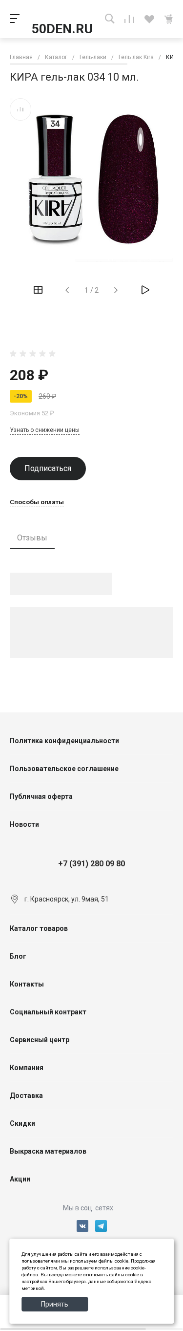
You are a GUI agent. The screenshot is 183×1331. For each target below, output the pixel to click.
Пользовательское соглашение (64, 769)
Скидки (22, 1123)
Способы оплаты (37, 502)
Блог (18, 956)
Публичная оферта (41, 796)
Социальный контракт (48, 1012)
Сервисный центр (39, 1040)
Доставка (26, 1095)
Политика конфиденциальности (64, 741)
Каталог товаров (39, 928)
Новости (24, 824)
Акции (20, 1179)
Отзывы (32, 537)
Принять (54, 1304)
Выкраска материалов (48, 1151)
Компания (26, 1068)
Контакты (27, 984)
